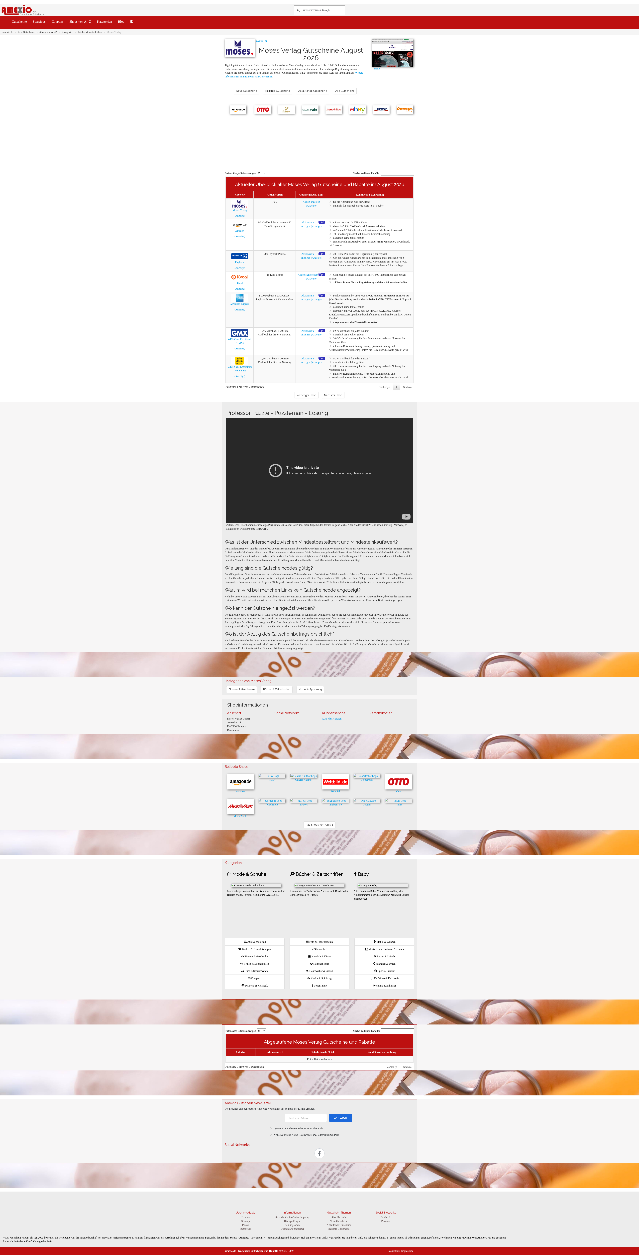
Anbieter (240, 194)
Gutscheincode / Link (311, 194)
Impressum (245, 1228)
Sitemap (245, 1221)
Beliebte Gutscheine (338, 1228)
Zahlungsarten (292, 1225)
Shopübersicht (338, 1217)
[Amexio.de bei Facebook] (131, 21)
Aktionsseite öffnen (308, 274)
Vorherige (384, 387)
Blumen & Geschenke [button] (241, 689)
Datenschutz (393, 1251)
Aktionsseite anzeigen (307, 224)
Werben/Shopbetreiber (292, 1228)
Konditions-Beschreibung (370, 194)
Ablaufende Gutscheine (339, 1225)
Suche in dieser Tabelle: (366, 173)
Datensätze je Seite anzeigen (241, 173)
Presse (245, 1225)
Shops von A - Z (80, 21)
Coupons (57, 21)
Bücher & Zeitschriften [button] (276, 689)
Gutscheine (19, 21)
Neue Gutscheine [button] (246, 90)
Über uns (245, 1217)
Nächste (407, 387)
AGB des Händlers (332, 718)
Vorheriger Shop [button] (306, 395)
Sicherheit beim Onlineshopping (292, 1217)
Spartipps (39, 21)
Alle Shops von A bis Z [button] (319, 824)
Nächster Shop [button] (333, 395)
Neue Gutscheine (339, 1221)
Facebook (386, 1217)
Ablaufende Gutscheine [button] (312, 90)
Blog (121, 21)
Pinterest (385, 1221)
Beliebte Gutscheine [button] (277, 90)
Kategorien (104, 21)
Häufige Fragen (292, 1221)
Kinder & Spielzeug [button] (310, 689)
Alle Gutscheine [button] (344, 90)
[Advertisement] (319, 138)
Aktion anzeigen (311, 201)
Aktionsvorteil (275, 194)
